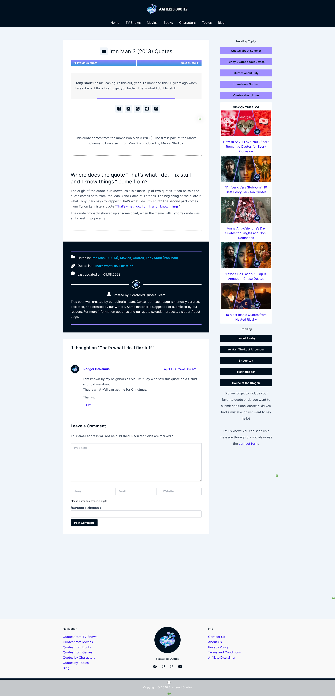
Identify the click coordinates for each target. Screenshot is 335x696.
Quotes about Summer (246, 50)
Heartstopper (246, 371)
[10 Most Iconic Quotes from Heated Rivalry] (246, 296)
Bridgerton (246, 360)
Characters (187, 22)
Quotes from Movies (78, 642)
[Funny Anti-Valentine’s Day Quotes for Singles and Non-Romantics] (246, 210)
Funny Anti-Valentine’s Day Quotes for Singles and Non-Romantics (246, 233)
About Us (215, 642)
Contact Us (216, 637)
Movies (152, 22)
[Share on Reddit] (147, 109)
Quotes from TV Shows (80, 637)
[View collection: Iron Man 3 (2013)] (104, 51)
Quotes (138, 258)
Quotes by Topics (76, 663)
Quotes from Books (77, 647)
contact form (248, 443)
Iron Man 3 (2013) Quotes (140, 51)
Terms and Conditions (224, 652)
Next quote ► (190, 63)
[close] (168, 682)
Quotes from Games (77, 652)
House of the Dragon (246, 383)
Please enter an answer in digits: (89, 500)
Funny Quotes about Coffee (246, 62)
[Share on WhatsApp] (156, 109)
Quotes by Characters (79, 657)
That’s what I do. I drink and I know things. (147, 206)
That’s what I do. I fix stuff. (113, 266)
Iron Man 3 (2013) (105, 258)
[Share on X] (128, 109)
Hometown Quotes (246, 84)
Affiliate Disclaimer (222, 657)
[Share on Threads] (138, 109)
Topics (207, 22)
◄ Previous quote (85, 63)
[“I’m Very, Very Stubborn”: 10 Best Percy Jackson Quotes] (246, 169)
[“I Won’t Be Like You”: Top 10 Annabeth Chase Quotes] (246, 255)
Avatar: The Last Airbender (246, 349)
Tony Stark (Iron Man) (162, 258)
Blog (221, 22)
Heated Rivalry (246, 338)
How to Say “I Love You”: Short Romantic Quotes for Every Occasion (246, 146)
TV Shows (133, 22)
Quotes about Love (246, 95)
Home (115, 22)
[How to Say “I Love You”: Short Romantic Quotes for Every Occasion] (246, 123)
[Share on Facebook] (119, 109)
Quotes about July (246, 73)
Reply (88, 404)
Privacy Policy (218, 647)
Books (168, 22)
